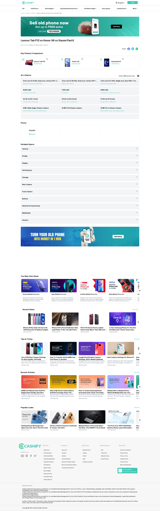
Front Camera (27, 192)
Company (64, 445)
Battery (25, 199)
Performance (27, 170)
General (25, 149)
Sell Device (85, 445)
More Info (122, 445)
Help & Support (105, 445)
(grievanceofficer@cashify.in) (30, 495)
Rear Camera (27, 184)
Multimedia (26, 213)
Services (46, 445)
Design (24, 156)
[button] (132, 2)
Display (25, 163)
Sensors (25, 220)
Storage (25, 177)
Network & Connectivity (31, 206)
